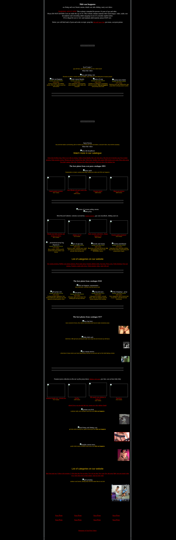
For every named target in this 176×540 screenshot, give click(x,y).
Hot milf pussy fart (98, 22)
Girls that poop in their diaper (83, 475)
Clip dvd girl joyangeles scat (111, 158)
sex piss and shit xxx (82, 405)
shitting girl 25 (77, 235)
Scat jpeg (102, 264)
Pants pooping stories (58, 160)
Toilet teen (89, 160)
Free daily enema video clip (68, 162)
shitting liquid (102, 405)
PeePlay (77, 398)
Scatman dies (81, 162)
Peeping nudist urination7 (119, 235)
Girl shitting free (110, 162)
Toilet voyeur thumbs (84, 158)
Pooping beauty (98, 191)
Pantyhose (119, 398)
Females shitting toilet (93, 264)
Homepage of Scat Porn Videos (87, 530)
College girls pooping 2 (64, 473)
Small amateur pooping (56, 191)
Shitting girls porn (94, 379)
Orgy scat (101, 473)
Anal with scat (104, 266)
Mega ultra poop (124, 160)
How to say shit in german (70, 158)
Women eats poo (69, 160)
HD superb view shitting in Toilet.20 (98, 398)
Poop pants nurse (81, 264)
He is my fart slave (96, 158)
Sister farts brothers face (55, 158)
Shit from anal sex (51, 473)
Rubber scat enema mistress (67, 264)
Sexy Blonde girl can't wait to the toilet (77, 191)
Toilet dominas (117, 264)
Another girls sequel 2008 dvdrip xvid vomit (105, 160)
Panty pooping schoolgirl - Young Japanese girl (98, 235)
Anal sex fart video (98, 475)
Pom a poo (109, 264)
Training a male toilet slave (79, 266)
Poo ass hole (83, 473)
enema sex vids (93, 405)
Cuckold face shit (80, 160)
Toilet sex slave (99, 162)
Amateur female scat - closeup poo (56, 398)
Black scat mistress (119, 191)
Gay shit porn (109, 473)
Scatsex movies (89, 216)
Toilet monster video (94, 266)
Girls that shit (76, 473)
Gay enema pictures (53, 264)
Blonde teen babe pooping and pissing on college (56, 235)
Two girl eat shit (93, 473)
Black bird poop (90, 162)
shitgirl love (72, 405)
